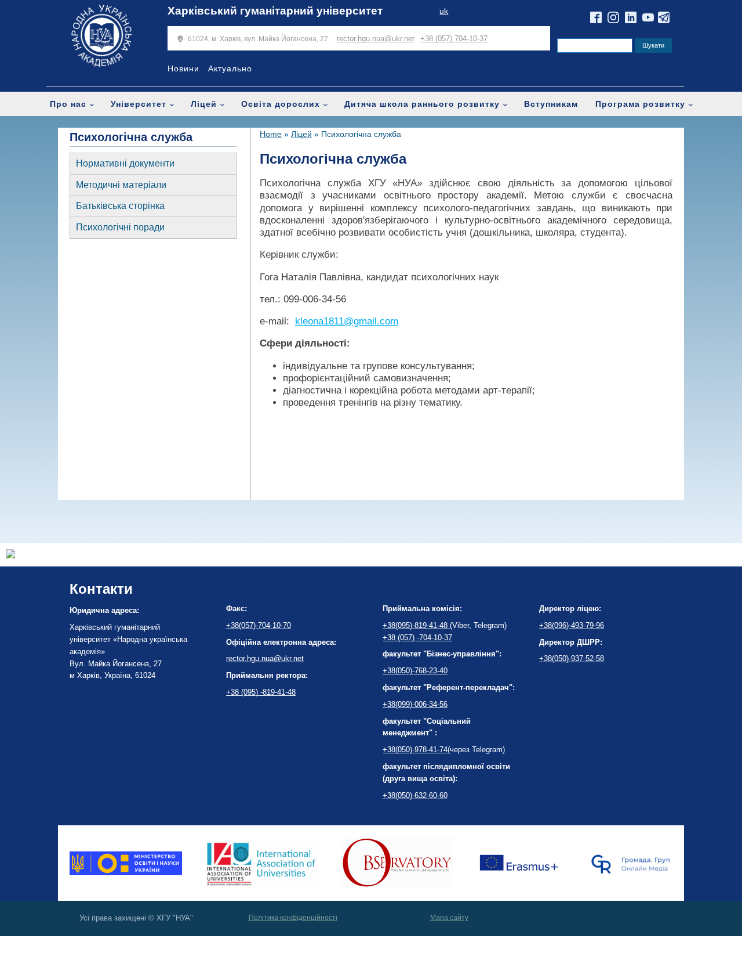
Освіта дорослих (280, 104)
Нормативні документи (125, 163)
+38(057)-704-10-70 (258, 625)
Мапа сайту (449, 918)
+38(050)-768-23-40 (415, 670)
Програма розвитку (640, 104)
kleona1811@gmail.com (346, 321)
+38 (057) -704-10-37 (417, 637)
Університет (138, 104)
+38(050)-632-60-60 (415, 795)
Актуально (230, 68)
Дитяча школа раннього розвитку (422, 104)
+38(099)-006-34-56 (415, 704)
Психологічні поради (120, 227)
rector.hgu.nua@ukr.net (375, 38)
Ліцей (204, 104)
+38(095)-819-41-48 (416, 625)
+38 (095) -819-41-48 (261, 692)
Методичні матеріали (121, 185)
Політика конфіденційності (293, 918)
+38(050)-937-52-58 (571, 658)
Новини (183, 68)
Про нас (68, 104)
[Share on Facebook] (10, 555)
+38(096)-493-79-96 (571, 625)
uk (443, 11)
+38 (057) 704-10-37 (454, 38)
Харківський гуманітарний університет (275, 11)
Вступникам (551, 104)
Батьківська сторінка (120, 206)
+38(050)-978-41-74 (415, 749)
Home (271, 134)
